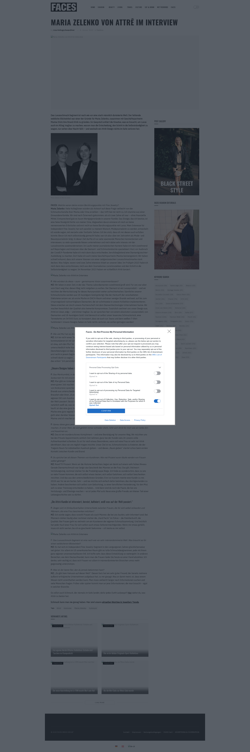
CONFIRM (106, 411)
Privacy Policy (139, 420)
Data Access (125, 420)
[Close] (170, 332)
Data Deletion (110, 420)
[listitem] (125, 367)
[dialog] (125, 376)
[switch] (157, 373)
